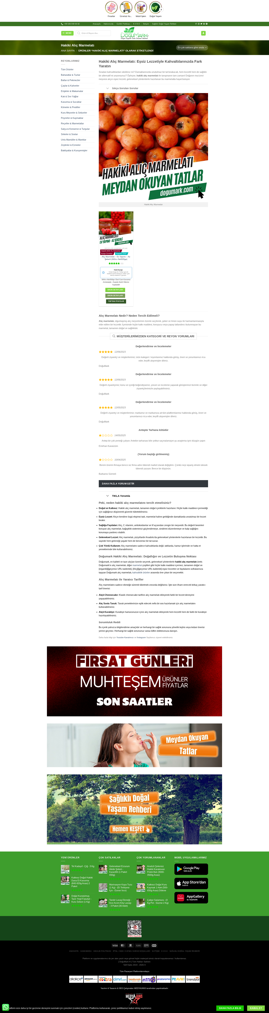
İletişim (146, 24)
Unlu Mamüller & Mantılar (73, 140)
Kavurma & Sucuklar (71, 102)
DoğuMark (124, 962)
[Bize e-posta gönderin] (204, 24)
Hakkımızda (108, 24)
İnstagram (141, 637)
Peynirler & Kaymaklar (72, 118)
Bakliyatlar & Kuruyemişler (74, 150)
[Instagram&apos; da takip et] (199, 24)
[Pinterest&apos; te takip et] (206, 24)
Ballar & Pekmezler (70, 80)
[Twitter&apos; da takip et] (201, 24)
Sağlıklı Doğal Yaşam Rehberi (164, 24)
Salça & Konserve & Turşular (75, 129)
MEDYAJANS (140, 988)
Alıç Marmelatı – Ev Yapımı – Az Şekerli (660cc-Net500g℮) (116, 258)
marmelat (137, 565)
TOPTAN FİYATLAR (116, 301)
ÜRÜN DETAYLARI (115, 295)
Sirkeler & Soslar (69, 134)
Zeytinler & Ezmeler (71, 145)
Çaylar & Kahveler (70, 86)
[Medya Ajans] (134, 1000)
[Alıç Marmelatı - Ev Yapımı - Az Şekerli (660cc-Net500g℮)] (116, 228)
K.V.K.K (136, 24)
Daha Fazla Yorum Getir (118, 484)
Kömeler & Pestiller (70, 107)
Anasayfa (96, 24)
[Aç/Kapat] (107, 89)
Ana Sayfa (68, 50)
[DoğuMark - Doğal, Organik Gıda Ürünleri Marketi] (134, 33)
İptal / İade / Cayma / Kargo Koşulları (131, 951)
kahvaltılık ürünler (141, 572)
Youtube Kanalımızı (125, 637)
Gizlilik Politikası (123, 24)
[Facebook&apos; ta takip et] (196, 24)
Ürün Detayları (115, 290)
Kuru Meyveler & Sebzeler (74, 113)
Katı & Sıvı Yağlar (69, 96)
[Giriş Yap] (203, 33)
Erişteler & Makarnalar (72, 91)
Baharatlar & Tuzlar (70, 75)
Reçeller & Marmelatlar (72, 123)
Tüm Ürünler (67, 69)
